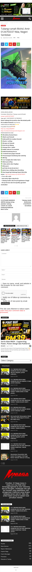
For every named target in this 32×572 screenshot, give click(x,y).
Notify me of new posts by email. (15, 301)
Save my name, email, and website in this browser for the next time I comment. (16, 285)
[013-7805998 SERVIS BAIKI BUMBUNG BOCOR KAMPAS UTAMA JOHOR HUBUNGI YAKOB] (5, 382)
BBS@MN (3, 346)
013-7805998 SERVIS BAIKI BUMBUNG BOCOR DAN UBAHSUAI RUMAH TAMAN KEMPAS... (20, 426)
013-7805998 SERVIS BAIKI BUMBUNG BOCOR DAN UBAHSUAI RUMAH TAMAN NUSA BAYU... (20, 509)
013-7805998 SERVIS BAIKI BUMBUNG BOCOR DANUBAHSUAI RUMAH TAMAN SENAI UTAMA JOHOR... (20, 390)
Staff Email (16, 567)
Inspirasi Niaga (4, 551)
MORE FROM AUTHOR (22, 225)
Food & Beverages (5, 554)
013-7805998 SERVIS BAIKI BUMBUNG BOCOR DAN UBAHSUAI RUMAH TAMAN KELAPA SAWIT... (20, 400)
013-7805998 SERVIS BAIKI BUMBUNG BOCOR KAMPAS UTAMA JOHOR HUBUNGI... (21, 381)
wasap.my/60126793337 (7, 116)
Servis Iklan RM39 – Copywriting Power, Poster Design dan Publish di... (16, 342)
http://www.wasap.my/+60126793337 (15, 174)
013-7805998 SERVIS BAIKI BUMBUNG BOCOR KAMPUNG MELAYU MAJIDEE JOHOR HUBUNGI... (19, 371)
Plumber (6, 22)
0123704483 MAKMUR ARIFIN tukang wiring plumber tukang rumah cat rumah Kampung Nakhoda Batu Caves (8, 204)
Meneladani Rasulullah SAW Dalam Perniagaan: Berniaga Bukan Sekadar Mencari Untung (20, 456)
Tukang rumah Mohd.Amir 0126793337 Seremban (26, 202)
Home (2, 22)
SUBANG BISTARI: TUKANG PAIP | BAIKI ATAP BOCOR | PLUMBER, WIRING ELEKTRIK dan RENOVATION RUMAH (16, 239)
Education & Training (6, 559)
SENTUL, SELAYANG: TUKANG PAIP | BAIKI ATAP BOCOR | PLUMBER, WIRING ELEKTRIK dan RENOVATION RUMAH (5, 239)
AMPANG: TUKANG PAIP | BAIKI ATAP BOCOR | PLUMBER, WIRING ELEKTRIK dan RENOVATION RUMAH (26, 239)
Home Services (4, 546)
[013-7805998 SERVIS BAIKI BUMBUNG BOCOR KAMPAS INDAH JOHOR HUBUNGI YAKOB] (5, 410)
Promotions (3, 556)
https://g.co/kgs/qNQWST (8, 128)
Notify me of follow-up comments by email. (15, 298)
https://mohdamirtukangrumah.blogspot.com (13, 130)
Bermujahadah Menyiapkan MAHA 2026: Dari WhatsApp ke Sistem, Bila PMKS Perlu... (21, 417)
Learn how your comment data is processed (12, 311)
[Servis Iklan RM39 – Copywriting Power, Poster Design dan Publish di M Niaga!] (16, 330)
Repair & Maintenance (6, 549)
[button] (29, 19)
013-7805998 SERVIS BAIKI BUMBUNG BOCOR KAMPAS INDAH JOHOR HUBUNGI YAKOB (20, 409)
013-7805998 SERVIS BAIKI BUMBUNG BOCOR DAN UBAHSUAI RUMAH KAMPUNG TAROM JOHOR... (20, 446)
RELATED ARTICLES (9, 225)
